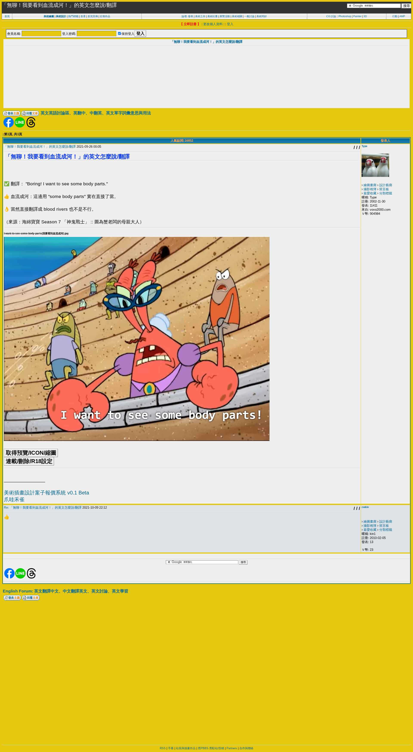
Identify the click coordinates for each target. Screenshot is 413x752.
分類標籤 (385, 193)
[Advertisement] (206, 77)
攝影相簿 (370, 189)
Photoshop (345, 16)
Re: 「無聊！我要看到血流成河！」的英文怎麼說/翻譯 (43, 507)
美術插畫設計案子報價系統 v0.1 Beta (46, 493)
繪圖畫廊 (370, 185)
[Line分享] (20, 126)
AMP (402, 16)
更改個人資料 (213, 24)
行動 (395, 16)
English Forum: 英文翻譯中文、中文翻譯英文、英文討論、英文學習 (65, 591)
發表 (190, 16)
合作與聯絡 (246, 748)
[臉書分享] (8, 126)
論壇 (184, 16)
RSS (163, 748)
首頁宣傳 (93, 16)
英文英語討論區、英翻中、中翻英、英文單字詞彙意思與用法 (96, 113)
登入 (230, 24)
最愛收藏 (370, 193)
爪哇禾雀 (14, 499)
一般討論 (249, 16)
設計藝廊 (385, 185)
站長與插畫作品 (186, 748)
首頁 (7, 16)
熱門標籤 (73, 16)
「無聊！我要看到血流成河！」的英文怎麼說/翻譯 (206, 41)
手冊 (171, 748)
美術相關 (237, 16)
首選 (83, 16)
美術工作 (200, 16)
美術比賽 (212, 16)
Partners (232, 748)
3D (365, 16)
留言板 (384, 189)
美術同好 (261, 16)
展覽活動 (225, 16)
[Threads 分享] (31, 126)
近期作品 (105, 16)
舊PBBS (203, 748)
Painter (357, 16)
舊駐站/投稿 (216, 748)
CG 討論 (331, 16)
